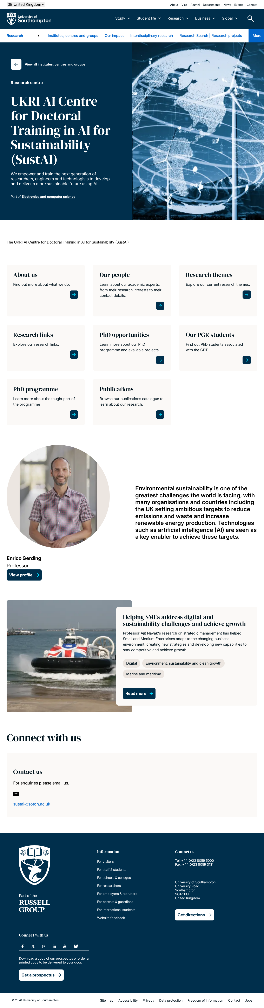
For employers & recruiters (117, 894)
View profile (21, 574)
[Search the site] (249, 18)
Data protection (171, 1000)
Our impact (114, 35)
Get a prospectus (38, 975)
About (174, 4)
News (227, 4)
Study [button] (120, 18)
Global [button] (227, 18)
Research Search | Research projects (210, 35)
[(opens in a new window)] (22, 946)
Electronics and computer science (48, 196)
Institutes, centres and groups (73, 35)
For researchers (109, 886)
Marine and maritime (143, 674)
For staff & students (111, 870)
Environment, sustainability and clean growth (183, 663)
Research (15, 35)
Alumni (195, 4)
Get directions (191, 914)
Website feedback (111, 918)
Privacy (148, 1000)
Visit (184, 4)
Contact (252, 4)
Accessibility (128, 1000)
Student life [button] (146, 18)
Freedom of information (205, 1000)
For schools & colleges (114, 878)
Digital (131, 663)
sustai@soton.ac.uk (31, 804)
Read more (135, 693)
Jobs (248, 1000)
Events (238, 4)
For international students (116, 910)
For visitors (105, 861)
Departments (211, 4)
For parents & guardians (115, 902)
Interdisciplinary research (151, 35)
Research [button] (175, 18)
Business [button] (202, 18)
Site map (106, 1000)
